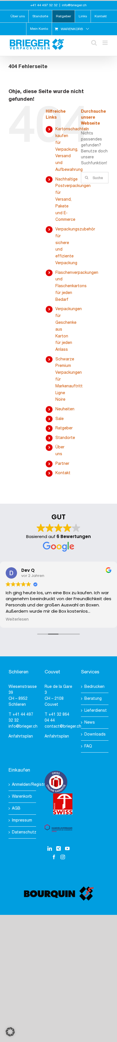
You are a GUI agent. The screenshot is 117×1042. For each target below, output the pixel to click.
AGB (16, 808)
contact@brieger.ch (63, 726)
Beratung (93, 699)
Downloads (95, 734)
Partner (62, 464)
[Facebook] (54, 857)
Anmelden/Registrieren (22, 785)
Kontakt (62, 473)
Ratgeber (64, 428)
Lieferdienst (95, 711)
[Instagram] (62, 857)
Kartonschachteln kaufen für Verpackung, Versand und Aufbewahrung (72, 149)
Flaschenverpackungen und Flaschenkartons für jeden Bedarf (76, 286)
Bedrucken (94, 687)
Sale (59, 419)
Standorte (65, 438)
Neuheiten (64, 409)
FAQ (88, 746)
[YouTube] (67, 848)
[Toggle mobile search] (94, 43)
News (89, 722)
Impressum (22, 820)
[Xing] (58, 848)
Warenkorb (22, 797)
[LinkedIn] (49, 848)
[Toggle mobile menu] (105, 43)
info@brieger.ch (74, 5)
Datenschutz (22, 832)
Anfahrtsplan (21, 736)
